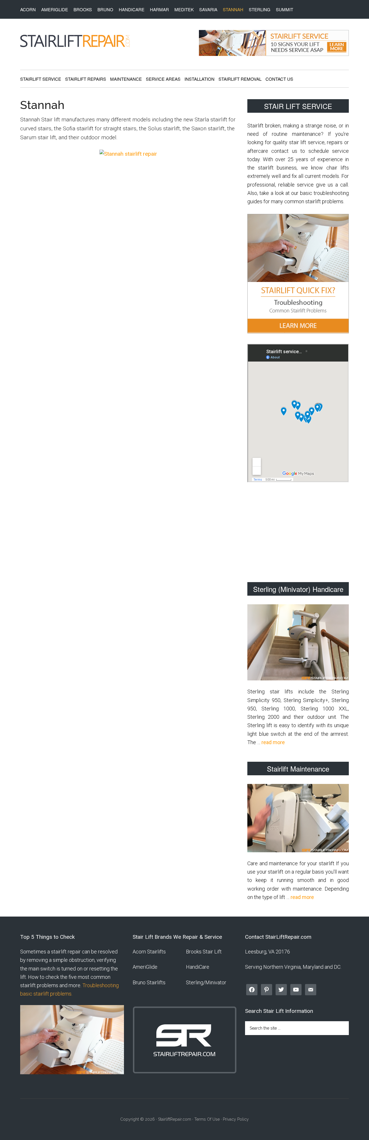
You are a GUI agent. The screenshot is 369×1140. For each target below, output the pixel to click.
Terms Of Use (207, 1119)
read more (273, 742)
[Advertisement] (298, 533)
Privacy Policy (236, 1119)
